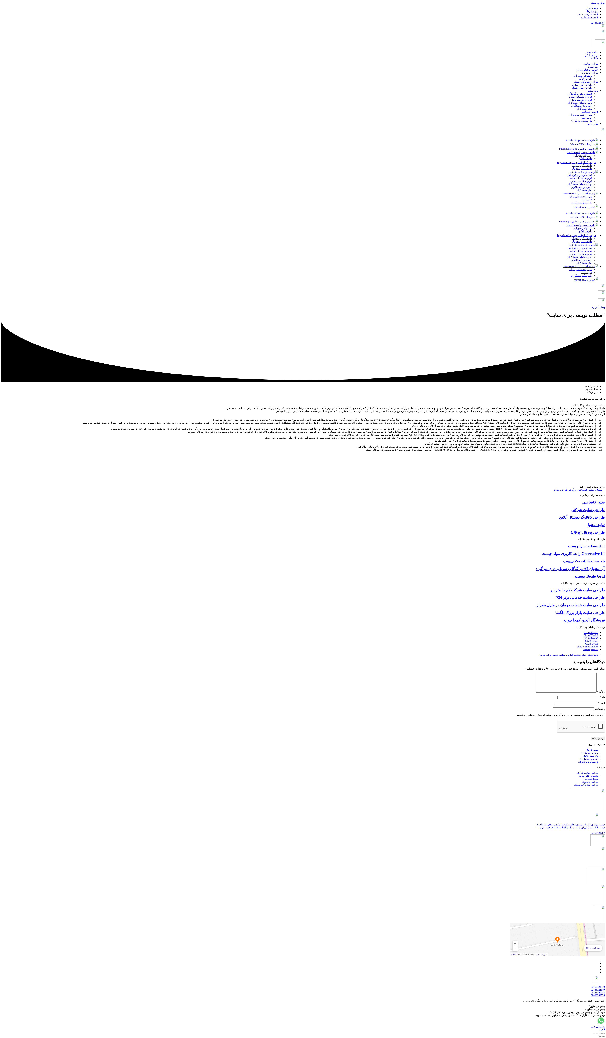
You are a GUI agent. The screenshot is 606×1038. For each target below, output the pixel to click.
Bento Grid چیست (590, 576)
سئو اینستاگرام (584, 190)
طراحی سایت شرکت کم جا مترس (578, 590)
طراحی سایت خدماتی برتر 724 (580, 597)
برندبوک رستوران (583, 155)
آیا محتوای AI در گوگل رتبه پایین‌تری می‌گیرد (570, 569)
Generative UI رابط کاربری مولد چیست (573, 554)
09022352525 (598, 995)
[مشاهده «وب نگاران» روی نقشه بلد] (557, 939)
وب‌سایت (600, 709)
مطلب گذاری (574, 655)
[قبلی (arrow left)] (603, 1036)
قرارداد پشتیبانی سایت (580, 178)
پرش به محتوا (598, 2)
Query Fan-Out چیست (586, 546)
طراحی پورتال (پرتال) (588, 532)
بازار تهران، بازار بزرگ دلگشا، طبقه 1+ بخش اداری (572, 827)
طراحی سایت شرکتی (588, 510)
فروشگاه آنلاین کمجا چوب (584, 620)
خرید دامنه (586, 199)
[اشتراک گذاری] (597, 1033)
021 (598, 22)
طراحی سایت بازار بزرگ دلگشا (580, 613)
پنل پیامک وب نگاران (581, 202)
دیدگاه (601, 691)
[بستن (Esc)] (594, 1033)
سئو (584, 655)
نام (602, 697)
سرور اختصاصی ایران (580, 196)
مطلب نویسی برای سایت (552, 655)
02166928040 (598, 986)
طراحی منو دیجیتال (582, 168)
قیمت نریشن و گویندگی (580, 175)
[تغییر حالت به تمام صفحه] (600, 1033)
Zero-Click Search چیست (584, 561)
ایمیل (601, 703)
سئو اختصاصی (593, 502)
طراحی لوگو (585, 158)
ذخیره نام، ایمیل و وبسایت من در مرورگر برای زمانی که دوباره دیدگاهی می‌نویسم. (558, 715)
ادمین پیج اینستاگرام (581, 187)
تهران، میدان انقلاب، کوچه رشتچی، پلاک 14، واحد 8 (571, 824)
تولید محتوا (596, 525)
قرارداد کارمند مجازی (581, 181)
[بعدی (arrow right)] (600, 1036)
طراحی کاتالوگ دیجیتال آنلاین (582, 517)
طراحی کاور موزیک (582, 165)
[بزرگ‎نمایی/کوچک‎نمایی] (603, 1033)
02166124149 (598, 989)
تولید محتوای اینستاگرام (580, 184)
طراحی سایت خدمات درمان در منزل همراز (571, 605)
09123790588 (598, 992)
